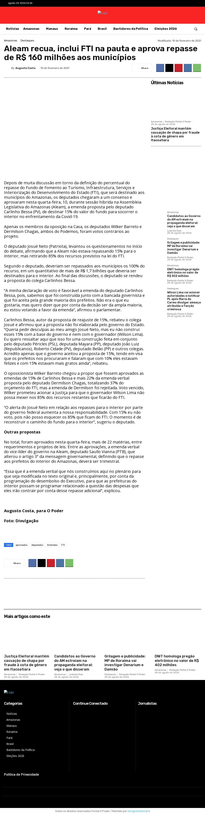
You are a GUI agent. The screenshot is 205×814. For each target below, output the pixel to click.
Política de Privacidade (21, 774)
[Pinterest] (179, 68)
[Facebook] (175, 3)
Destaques (27, 40)
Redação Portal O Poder (178, 121)
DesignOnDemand (139, 811)
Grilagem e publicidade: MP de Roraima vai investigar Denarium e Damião (183, 247)
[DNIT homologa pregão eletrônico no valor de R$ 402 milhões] (157, 270)
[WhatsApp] (197, 68)
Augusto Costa (25, 68)
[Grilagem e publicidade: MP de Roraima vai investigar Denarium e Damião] (157, 244)
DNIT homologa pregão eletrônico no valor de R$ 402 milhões (183, 273)
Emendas (52, 544)
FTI (63, 544)
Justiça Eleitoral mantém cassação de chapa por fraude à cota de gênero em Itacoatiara (175, 134)
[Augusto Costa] (7, 68)
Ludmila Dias (174, 230)
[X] (188, 3)
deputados (37, 544)
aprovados (21, 544)
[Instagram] (181, 3)
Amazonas (10, 40)
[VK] (188, 68)
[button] (196, 29)
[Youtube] (194, 3)
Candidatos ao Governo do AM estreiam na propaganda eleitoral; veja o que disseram (184, 221)
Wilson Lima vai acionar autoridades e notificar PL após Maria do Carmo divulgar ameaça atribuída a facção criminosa (184, 301)
